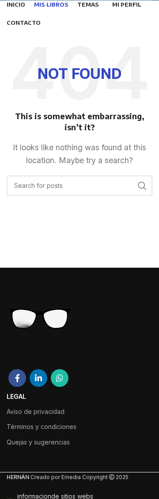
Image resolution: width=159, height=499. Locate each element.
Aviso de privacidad (35, 411)
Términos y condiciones (41, 426)
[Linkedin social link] (38, 378)
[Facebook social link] (17, 378)
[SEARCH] (142, 185)
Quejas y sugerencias (38, 442)
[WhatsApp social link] (59, 378)
